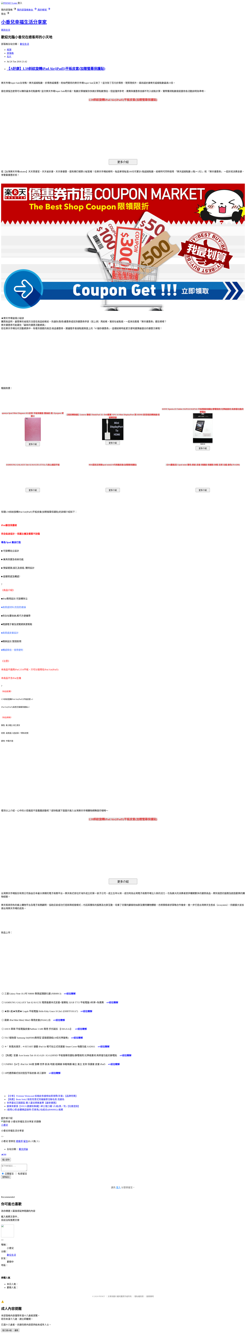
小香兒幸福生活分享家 (24, 22)
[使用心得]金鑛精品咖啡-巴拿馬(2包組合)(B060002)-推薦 (35, 1109)
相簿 (9, 50)
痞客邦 (19, 1141)
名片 (9, 56)
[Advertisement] (25, 355)
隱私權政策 (139, 1296)
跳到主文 (5, 30)
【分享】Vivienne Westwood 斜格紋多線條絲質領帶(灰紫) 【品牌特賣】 (42, 1096)
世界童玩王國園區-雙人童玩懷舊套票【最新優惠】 (32, 1103)
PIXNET (102, 1296)
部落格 (10, 53)
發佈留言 (6, 1177)
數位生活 (24, 44)
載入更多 (6, 1160)
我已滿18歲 (7, 1330)
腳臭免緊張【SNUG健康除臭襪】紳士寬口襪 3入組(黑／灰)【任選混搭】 (43, 1106)
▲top (3, 1154)
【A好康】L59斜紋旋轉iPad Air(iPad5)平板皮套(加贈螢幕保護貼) (56, 68)
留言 (25, 1141)
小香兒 (4, 1125)
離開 (16, 1330)
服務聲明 (150, 1296)
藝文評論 (23, 1149)
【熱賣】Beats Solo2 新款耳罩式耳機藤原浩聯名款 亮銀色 (35, 1099)
